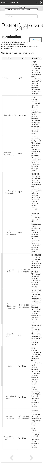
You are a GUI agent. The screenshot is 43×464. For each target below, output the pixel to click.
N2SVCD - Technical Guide (10, 2)
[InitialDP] (32, 458)
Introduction (36, 40)
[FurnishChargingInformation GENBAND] (11, 458)
